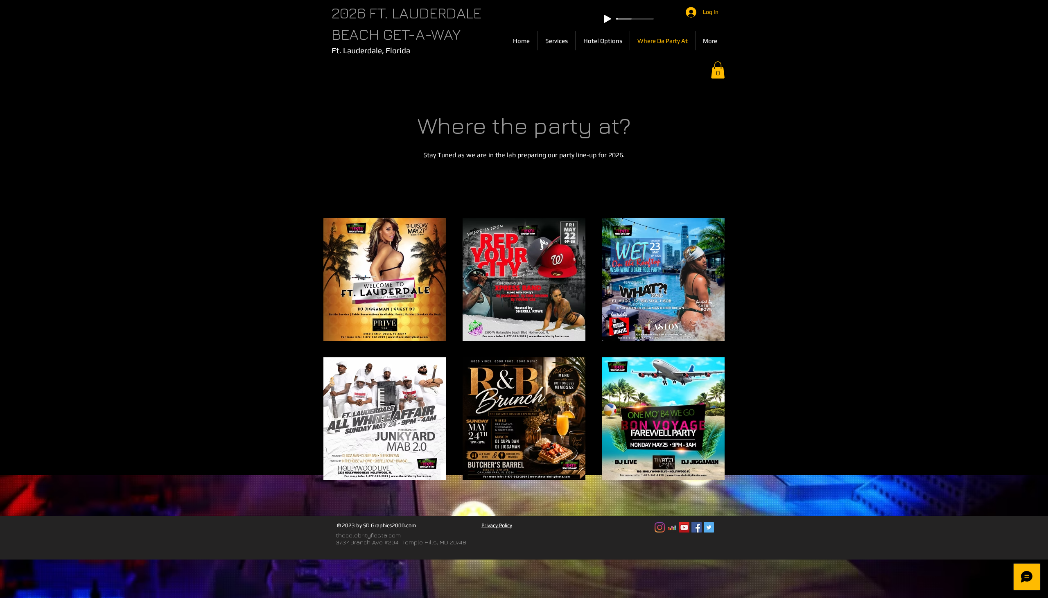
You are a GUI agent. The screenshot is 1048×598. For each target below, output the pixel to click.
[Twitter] (709, 527)
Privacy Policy (496, 525)
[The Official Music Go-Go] (672, 527)
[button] (718, 70)
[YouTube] (684, 527)
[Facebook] (696, 527)
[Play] (607, 19)
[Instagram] (660, 527)
